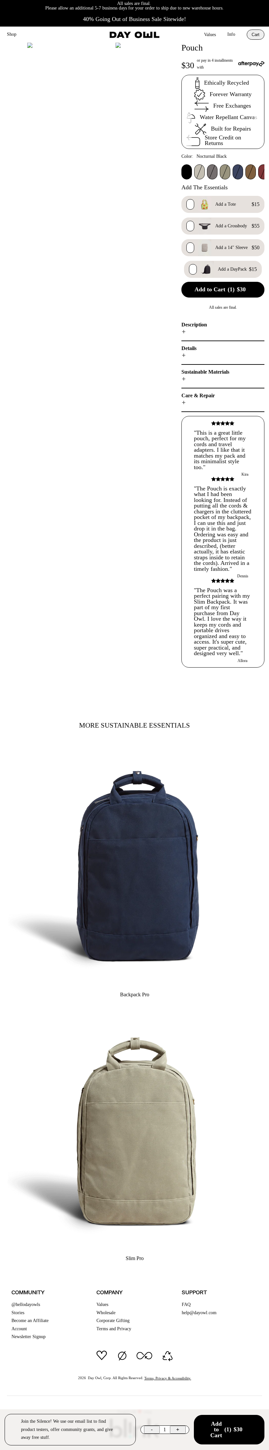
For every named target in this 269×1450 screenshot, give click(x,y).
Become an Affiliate (30, 1320)
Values (210, 34)
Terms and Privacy (113, 1328)
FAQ (186, 1304)
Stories (17, 1312)
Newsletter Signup (28, 1336)
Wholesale (105, 1312)
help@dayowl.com (199, 1312)
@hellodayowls (25, 1304)
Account (19, 1328)
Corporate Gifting (113, 1320)
